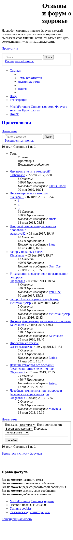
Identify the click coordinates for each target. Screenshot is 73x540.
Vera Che (55, 292)
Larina (53, 357)
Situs (52, 244)
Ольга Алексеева (21, 346)
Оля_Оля (55, 266)
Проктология (16, 122)
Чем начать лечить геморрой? (30, 171)
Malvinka (55, 409)
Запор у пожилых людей (27, 251)
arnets (52, 219)
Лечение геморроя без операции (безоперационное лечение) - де (32, 366)
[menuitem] (30, 78)
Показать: (12, 424)
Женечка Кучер (20, 303)
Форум (22, 11)
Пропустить (10, 48)
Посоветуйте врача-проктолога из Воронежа (40, 321)
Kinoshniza (17, 255)
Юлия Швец (57, 186)
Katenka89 (17, 325)
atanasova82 (18, 233)
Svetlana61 (17, 197)
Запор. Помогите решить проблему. (34, 299)
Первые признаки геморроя (29, 193)
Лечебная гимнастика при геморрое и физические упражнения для (36, 392)
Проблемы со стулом (24, 343)
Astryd (53, 383)
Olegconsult (17, 281)
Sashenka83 (17, 175)
